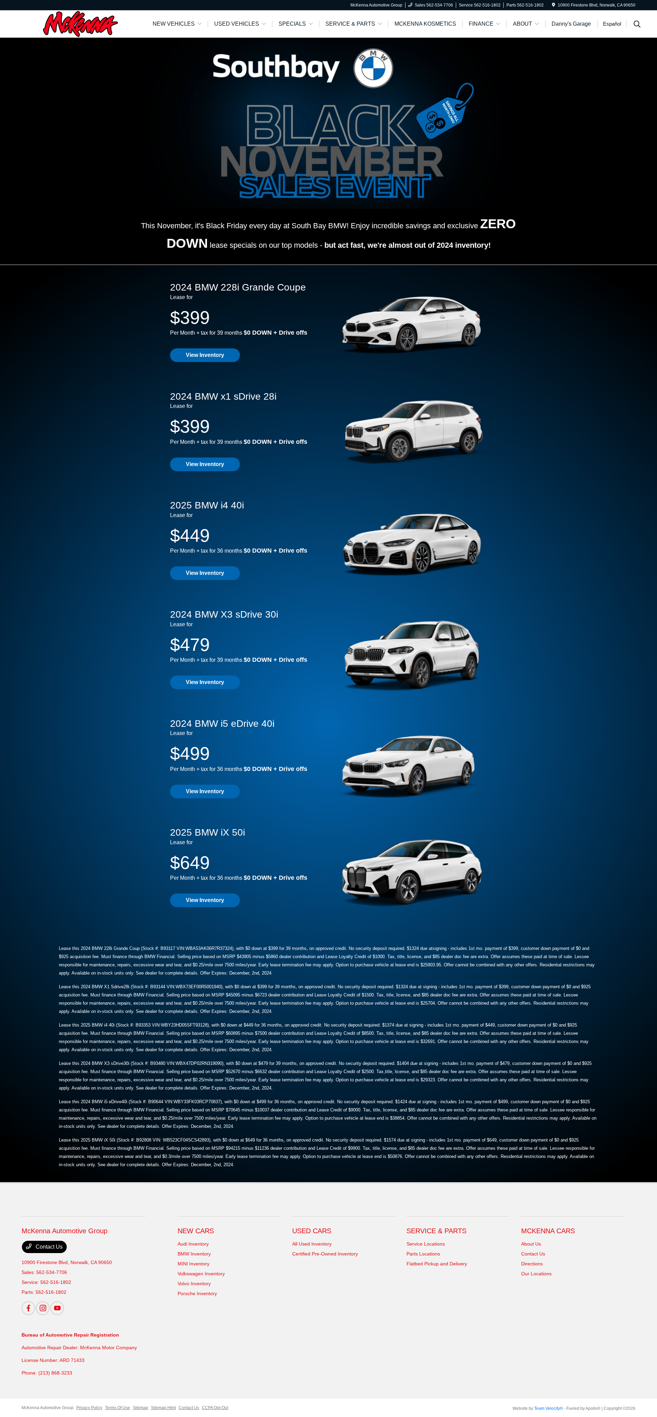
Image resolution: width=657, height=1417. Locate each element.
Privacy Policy (89, 1407)
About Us (531, 1244)
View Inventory (205, 355)
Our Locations (536, 1273)
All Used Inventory (312, 1244)
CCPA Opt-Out (215, 1407)
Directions (532, 1263)
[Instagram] (43, 1308)
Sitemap (140, 1407)
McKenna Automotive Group (48, 1407)
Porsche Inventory (197, 1293)
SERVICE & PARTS (436, 1231)
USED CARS (311, 1231)
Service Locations (426, 1244)
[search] (637, 25)
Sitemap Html (163, 1407)
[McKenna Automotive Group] (80, 23)
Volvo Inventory (194, 1283)
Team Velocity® (548, 1408)
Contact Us (48, 1247)
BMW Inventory (194, 1254)
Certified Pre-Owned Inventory (325, 1254)
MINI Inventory (193, 1263)
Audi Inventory (193, 1244)
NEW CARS (196, 1231)
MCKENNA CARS (548, 1231)
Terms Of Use (117, 1407)
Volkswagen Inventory (201, 1273)
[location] (553, 5)
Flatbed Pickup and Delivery (437, 1263)
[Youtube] (57, 1308)
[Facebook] (28, 1308)
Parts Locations (423, 1254)
